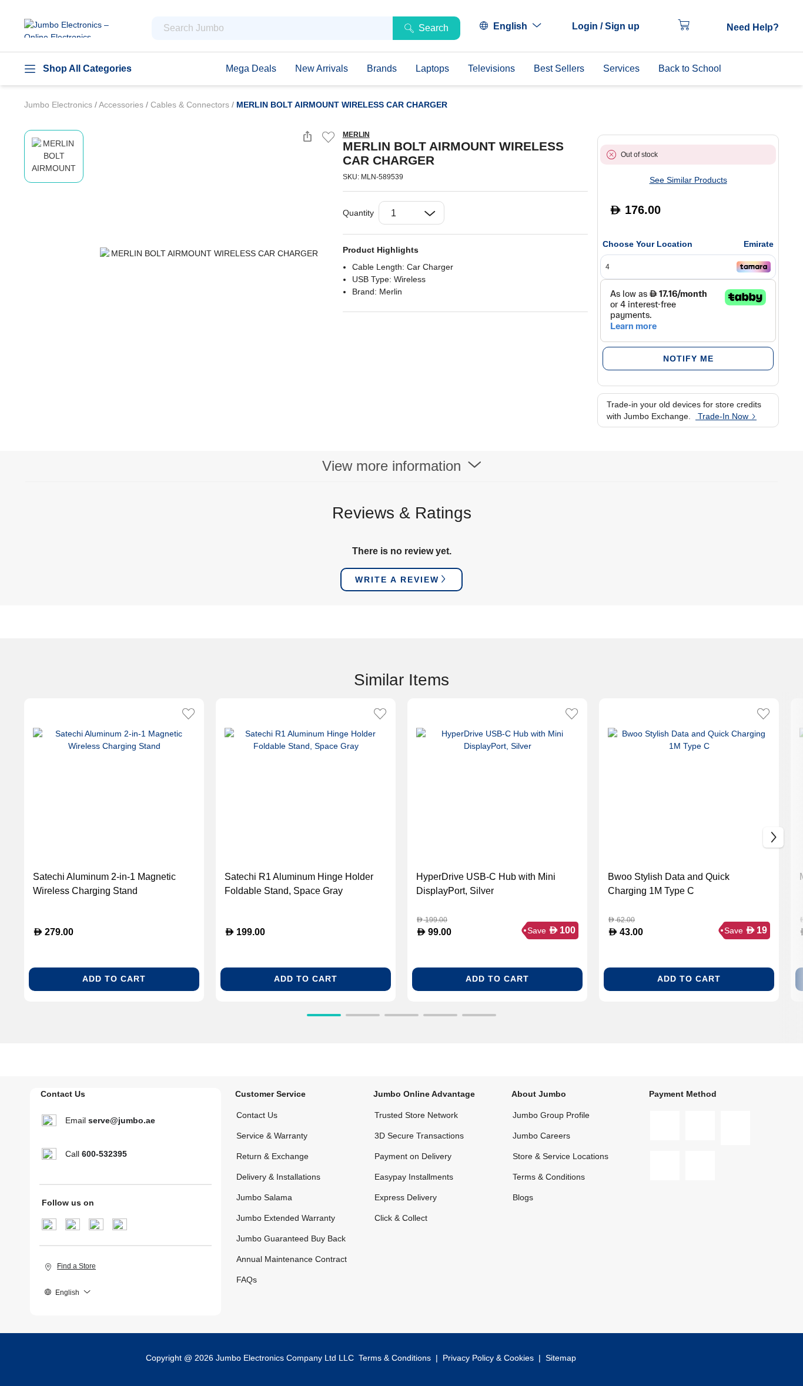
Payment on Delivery (412, 1156)
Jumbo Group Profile (551, 1115)
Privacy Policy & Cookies (488, 1357)
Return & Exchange (272, 1156)
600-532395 (104, 1154)
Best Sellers (559, 68)
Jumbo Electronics (59, 104)
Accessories (122, 104)
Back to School (689, 68)
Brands (382, 68)
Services (621, 68)
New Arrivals (321, 68)
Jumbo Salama (264, 1197)
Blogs (523, 1197)
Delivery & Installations (278, 1176)
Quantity (358, 212)
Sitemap (561, 1357)
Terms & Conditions (549, 1176)
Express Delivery (405, 1197)
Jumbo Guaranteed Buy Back (291, 1238)
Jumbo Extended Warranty (285, 1218)
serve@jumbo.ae (121, 1120)
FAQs (246, 1279)
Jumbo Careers (541, 1135)
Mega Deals (251, 68)
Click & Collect (400, 1218)
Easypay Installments (413, 1176)
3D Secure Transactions (419, 1135)
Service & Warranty (271, 1135)
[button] (611, 26)
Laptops (432, 68)
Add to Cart (114, 978)
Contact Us (256, 1115)
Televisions (491, 68)
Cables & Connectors (191, 104)
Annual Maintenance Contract (291, 1259)
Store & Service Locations (560, 1156)
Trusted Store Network (416, 1115)
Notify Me (688, 358)
